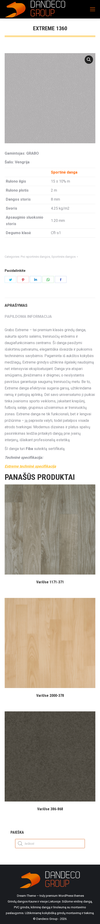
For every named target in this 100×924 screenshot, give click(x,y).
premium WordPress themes (65, 895)
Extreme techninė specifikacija (30, 466)
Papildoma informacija (28, 316)
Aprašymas (16, 305)
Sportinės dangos (63, 256)
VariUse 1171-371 (50, 582)
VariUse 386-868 (50, 809)
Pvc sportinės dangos (35, 256)
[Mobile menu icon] (92, 9)
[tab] (50, 303)
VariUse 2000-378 (50, 695)
